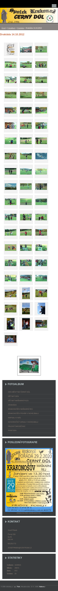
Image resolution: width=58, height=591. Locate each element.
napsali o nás (14, 418)
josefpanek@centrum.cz (20, 548)
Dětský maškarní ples (18, 400)
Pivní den (12, 430)
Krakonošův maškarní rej (20, 409)
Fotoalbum (11, 28)
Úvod (4, 28)
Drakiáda (20, 28)
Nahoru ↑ (42, 586)
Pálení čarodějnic (17, 426)
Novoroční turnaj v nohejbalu (23, 422)
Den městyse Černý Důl (19, 392)
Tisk (18, 586)
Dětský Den (13, 396)
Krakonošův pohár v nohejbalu (23, 413)
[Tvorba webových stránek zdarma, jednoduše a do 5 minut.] (15, 586)
